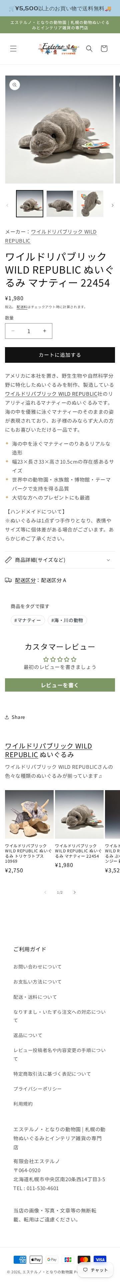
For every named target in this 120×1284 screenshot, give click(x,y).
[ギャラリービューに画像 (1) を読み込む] (29, 203)
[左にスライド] (7, 205)
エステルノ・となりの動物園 (47, 1271)
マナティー (27, 620)
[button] (13, 48)
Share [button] (18, 717)
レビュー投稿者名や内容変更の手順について (59, 1054)
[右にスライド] (112, 205)
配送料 (22, 306)
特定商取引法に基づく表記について (52, 1073)
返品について (28, 1035)
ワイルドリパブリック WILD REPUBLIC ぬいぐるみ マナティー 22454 (78, 851)
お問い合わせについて (37, 966)
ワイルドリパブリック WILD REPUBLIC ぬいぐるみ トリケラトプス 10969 (28, 853)
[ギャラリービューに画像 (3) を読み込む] (90, 203)
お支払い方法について (37, 981)
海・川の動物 (67, 620)
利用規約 (23, 1103)
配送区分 (25, 579)
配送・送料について (35, 996)
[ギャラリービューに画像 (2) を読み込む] (59, 203)
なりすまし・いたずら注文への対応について (59, 1015)
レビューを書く (60, 685)
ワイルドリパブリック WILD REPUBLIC (51, 393)
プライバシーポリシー (37, 1088)
